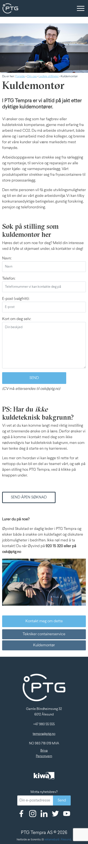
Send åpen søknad (29, 497)
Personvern (44, 756)
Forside (20, 76)
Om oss (32, 76)
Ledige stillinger (49, 76)
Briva (44, 750)
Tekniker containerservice (44, 634)
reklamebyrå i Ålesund (57, 839)
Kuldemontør (44, 645)
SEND (34, 378)
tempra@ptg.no (44, 733)
